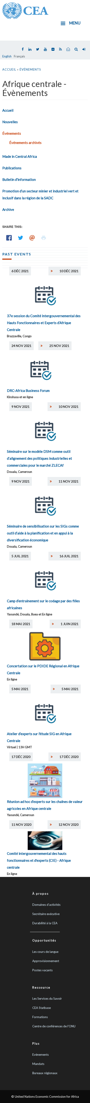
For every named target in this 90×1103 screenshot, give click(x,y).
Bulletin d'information (19, 179)
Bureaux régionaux (44, 1073)
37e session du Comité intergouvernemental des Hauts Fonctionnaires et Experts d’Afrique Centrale (44, 323)
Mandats (38, 1064)
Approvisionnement (45, 961)
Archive (8, 209)
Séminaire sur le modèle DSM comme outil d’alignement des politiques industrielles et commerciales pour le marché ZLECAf (39, 458)
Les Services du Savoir (47, 998)
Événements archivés (25, 142)
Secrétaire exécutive (46, 914)
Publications (11, 168)
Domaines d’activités (46, 904)
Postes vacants (42, 970)
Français (19, 56)
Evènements (40, 1054)
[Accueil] (25, 10)
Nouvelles (10, 122)
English (7, 56)
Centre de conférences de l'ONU (53, 1026)
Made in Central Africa (19, 156)
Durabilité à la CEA (44, 923)
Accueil (9, 69)
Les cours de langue (45, 952)
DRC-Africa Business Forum (28, 390)
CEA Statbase (41, 1008)
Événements (30, 69)
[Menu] (63, 24)
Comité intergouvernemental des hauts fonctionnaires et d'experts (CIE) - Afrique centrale (39, 860)
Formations (40, 1017)
